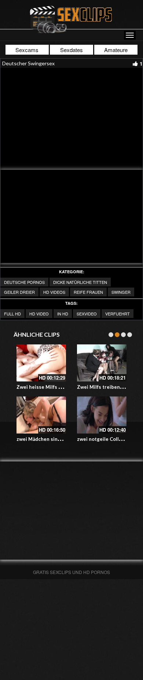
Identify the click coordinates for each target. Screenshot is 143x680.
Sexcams (26, 50)
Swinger (121, 292)
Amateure (116, 50)
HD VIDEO (39, 314)
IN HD (62, 314)
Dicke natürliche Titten (80, 282)
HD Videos (54, 292)
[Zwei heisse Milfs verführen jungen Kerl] (41, 362)
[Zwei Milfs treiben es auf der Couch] (101, 362)
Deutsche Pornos (24, 282)
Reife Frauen (88, 292)
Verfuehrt (117, 314)
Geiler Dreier (19, 292)
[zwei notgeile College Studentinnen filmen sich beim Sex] (101, 415)
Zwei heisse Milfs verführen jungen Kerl (63, 387)
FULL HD (12, 314)
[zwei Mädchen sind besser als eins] (41, 415)
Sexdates (71, 50)
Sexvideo (87, 314)
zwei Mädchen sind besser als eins (56, 439)
